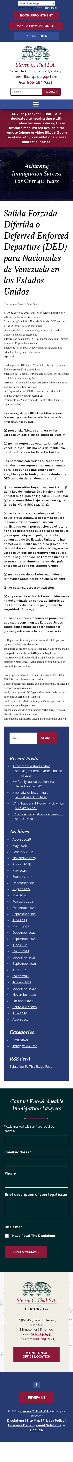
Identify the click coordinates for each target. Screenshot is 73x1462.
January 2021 (21, 982)
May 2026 (19, 846)
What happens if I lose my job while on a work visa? (37, 806)
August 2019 (21, 1019)
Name (10, 1131)
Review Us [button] (36, 1397)
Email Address (18, 1152)
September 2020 (24, 1007)
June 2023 (19, 920)
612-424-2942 (36, 76)
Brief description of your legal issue (36, 1194)
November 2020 (24, 995)
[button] (35, 104)
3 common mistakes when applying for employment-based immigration (37, 770)
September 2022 (24, 939)
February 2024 (22, 901)
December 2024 (24, 883)
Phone (10, 1173)
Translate (50, 8)
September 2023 (24, 914)
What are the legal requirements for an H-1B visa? (37, 816)
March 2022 (20, 951)
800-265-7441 (39, 82)
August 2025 (21, 864)
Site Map (33, 1420)
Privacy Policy (53, 1420)
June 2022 (19, 945)
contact (28, 142)
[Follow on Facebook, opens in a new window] (36, 1385)
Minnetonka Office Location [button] (37, 1354)
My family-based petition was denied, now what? (33, 784)
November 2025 (24, 858)
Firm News (20, 1040)
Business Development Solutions (34, 1425)
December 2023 (24, 908)
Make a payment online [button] (36, 26)
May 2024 (19, 895)
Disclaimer (13, 1227)
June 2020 (19, 1013)
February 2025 (22, 877)
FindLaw (36, 1430)
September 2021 (24, 963)
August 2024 (21, 889)
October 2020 (22, 1001)
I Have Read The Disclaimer (34, 1235)
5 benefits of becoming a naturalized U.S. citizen (30, 795)
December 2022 (24, 932)
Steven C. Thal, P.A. (34, 1411)
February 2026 (22, 852)
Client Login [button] (36, 36)
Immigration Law (24, 1046)
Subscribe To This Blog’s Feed (31, 1066)
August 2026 (21, 839)
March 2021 (20, 976)
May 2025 (19, 870)
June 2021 (19, 970)
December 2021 (23, 957)
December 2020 (24, 988)
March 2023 (20, 926)
